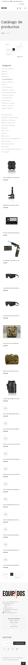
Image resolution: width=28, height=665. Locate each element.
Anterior (9, 49)
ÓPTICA (5, 74)
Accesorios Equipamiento (9, 92)
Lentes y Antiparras (7, 82)
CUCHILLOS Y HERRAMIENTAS (11, 138)
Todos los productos (7, 68)
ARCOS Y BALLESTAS (9, 123)
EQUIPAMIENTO (8, 79)
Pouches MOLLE (6, 100)
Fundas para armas (7, 95)
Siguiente (9, 54)
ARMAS (5, 71)
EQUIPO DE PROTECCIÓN (10, 117)
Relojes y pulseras (7, 108)
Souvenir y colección (7, 105)
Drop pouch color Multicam (11, 343)
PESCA (5, 133)
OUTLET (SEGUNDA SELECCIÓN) (11, 149)
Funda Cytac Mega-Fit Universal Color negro (15, 398)
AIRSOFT (5, 128)
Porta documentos (7, 87)
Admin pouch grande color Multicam (13, 371)
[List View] (22, 47)
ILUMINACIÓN (7, 141)
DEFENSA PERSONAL (9, 125)
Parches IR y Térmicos (8, 103)
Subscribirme (20, 643)
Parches (4, 84)
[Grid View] (17, 47)
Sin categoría (5, 152)
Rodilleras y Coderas (8, 90)
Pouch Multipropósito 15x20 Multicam (14, 414)
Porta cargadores (7, 98)
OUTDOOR (6, 146)
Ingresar (22, 4)
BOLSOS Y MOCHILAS (9, 120)
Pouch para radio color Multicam (12, 444)
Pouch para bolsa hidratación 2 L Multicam (15, 429)
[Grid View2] (20, 47)
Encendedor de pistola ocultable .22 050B (15, 260)
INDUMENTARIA (7, 115)
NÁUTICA (5, 130)
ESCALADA (6, 136)
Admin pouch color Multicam (11, 474)
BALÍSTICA (6, 76)
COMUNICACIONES (8, 144)
